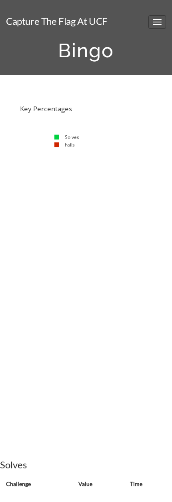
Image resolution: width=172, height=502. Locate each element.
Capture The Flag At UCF (57, 21)
